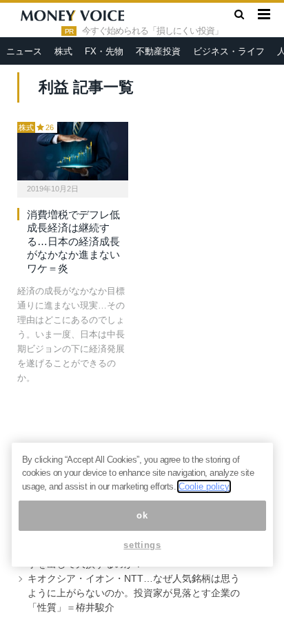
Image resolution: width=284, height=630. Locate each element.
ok (142, 515)
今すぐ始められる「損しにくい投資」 (152, 31)
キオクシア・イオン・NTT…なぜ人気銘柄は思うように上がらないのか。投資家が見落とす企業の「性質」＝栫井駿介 (134, 593)
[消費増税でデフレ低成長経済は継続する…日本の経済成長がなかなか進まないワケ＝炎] (72, 151)
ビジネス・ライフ (229, 51)
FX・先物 (104, 51)
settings (142, 545)
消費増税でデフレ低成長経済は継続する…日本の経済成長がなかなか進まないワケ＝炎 (73, 241)
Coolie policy (204, 486)
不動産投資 (158, 51)
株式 (63, 51)
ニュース (24, 51)
